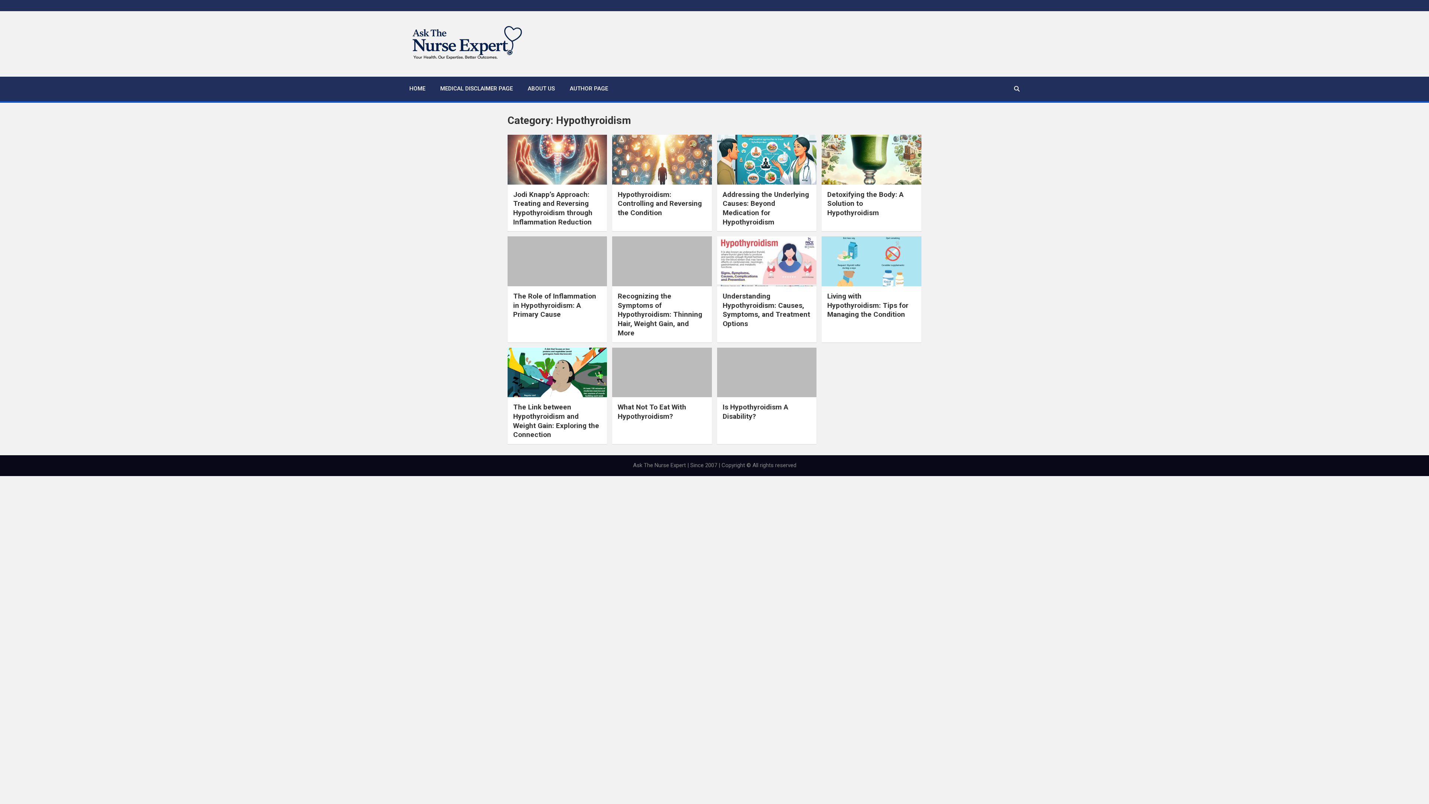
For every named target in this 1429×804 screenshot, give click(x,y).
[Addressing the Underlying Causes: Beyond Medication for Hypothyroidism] (766, 160)
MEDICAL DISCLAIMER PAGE (476, 88)
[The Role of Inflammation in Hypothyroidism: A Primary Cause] (557, 261)
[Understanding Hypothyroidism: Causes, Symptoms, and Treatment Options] (766, 261)
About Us (541, 88)
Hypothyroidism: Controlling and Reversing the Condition (660, 203)
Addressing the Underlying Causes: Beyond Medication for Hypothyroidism (766, 208)
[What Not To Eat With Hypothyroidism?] (662, 373)
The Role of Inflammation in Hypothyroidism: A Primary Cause (554, 305)
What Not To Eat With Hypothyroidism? (652, 412)
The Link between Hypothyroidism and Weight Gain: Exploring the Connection (556, 421)
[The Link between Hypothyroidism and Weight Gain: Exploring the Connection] (557, 373)
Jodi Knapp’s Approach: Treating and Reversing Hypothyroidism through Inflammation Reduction (552, 208)
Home (417, 88)
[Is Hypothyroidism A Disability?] (766, 373)
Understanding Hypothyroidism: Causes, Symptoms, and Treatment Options (766, 310)
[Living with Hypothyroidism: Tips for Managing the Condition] (871, 261)
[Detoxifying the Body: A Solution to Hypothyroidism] (871, 160)
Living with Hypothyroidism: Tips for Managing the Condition (867, 305)
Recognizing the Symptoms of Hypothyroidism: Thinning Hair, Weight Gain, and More (660, 314)
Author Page (589, 88)
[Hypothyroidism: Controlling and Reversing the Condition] (662, 160)
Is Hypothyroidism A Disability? (755, 412)
